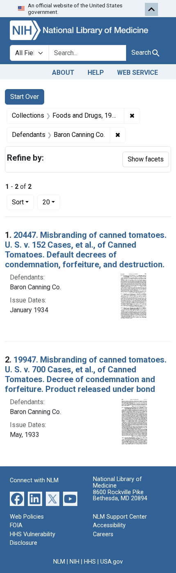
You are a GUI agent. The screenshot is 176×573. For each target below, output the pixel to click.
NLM (59, 561)
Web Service (137, 72)
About (63, 72)
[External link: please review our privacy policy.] (17, 498)
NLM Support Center (120, 516)
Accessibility (109, 525)
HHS (90, 561)
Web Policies (27, 516)
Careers (103, 534)
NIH (74, 561)
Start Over (24, 97)
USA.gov (111, 561)
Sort (18, 202)
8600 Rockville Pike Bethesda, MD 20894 (120, 495)
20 (51, 202)
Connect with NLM (34, 480)
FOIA (16, 525)
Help (96, 72)
